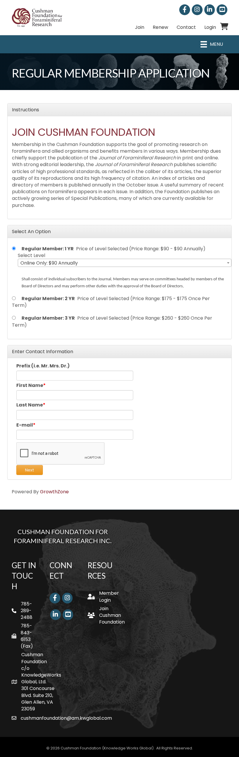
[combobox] (124, 263)
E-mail (24, 425)
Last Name (29, 405)
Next (29, 470)
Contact (186, 27)
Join (139, 27)
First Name (29, 385)
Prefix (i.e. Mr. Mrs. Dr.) (43, 365)
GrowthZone (54, 491)
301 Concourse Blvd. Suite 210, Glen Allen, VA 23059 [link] (38, 698)
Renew (160, 27)
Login (210, 27)
